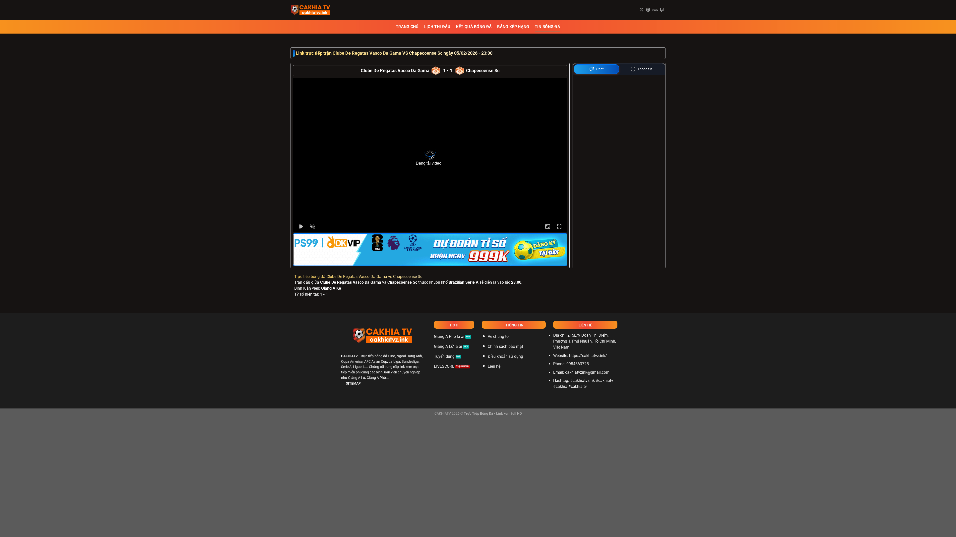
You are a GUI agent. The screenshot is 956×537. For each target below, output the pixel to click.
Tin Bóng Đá (547, 26)
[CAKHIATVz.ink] (315, 10)
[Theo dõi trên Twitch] (662, 10)
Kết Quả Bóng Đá (474, 26)
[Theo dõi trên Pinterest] (648, 10)
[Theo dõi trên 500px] (655, 10)
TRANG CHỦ (407, 26)
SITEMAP (353, 383)
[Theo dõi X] (642, 10)
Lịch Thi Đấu (437, 26)
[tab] (596, 69)
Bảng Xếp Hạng (513, 26)
